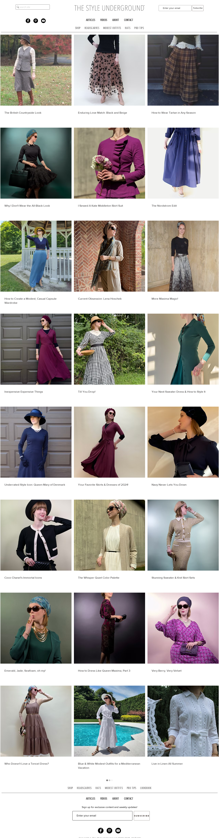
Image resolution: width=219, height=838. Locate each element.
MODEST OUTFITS (114, 28)
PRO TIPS (139, 28)
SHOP (78, 28)
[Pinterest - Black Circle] (35, 20)
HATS (127, 28)
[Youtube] (43, 20)
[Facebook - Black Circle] (28, 20)
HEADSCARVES (94, 28)
